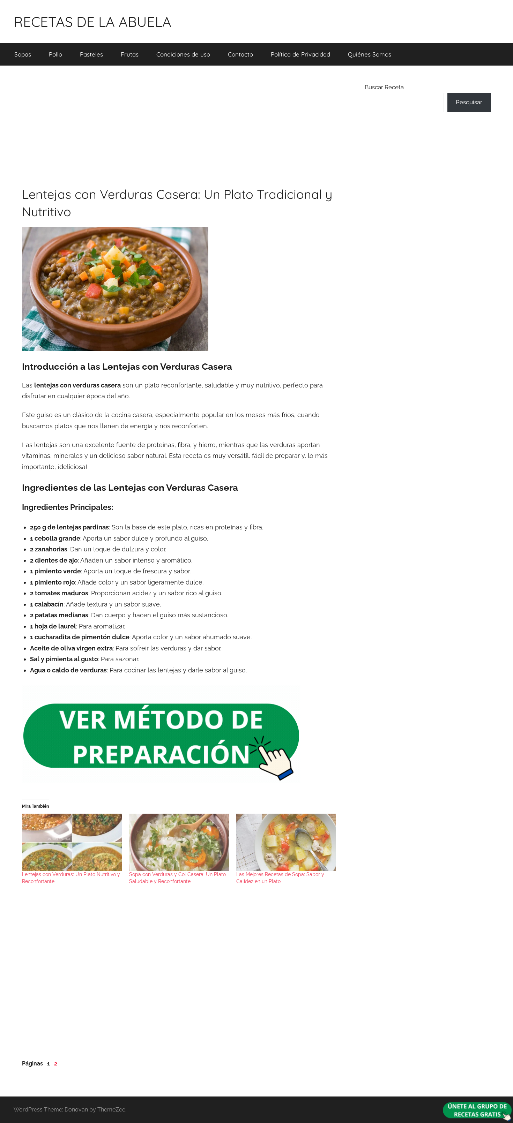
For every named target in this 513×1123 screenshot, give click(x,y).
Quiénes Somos (369, 54)
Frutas (130, 54)
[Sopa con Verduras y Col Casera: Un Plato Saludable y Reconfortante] (179, 842)
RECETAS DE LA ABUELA (92, 21)
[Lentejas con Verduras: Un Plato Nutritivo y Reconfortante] (72, 842)
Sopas (22, 54)
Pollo (55, 54)
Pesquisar (469, 102)
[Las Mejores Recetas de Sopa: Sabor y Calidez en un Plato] (286, 842)
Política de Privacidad (300, 54)
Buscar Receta (384, 87)
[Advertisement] (181, 125)
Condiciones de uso (183, 54)
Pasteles (91, 54)
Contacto (240, 54)
